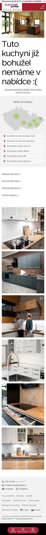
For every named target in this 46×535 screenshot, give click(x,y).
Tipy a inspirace (8, 496)
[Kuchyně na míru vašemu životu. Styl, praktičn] (23, 404)
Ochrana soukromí (29, 505)
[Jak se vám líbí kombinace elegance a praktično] (23, 360)
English (26, 510)
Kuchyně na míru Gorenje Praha (20, 136)
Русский (37, 510)
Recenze (20, 496)
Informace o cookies (10, 510)
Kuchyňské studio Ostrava (18, 146)
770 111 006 (10, 482)
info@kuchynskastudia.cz (15, 485)
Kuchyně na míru (19, 500)
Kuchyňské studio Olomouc (18, 161)
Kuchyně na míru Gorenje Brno (20, 141)
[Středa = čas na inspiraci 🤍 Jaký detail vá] (23, 448)
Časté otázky (34, 500)
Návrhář (29, 496)
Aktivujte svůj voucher (10, 505)
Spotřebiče (6, 500)
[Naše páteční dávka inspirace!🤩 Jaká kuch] (23, 272)
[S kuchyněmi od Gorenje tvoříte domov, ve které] (23, 316)
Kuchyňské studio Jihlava (17, 151)
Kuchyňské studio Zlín (16, 156)
